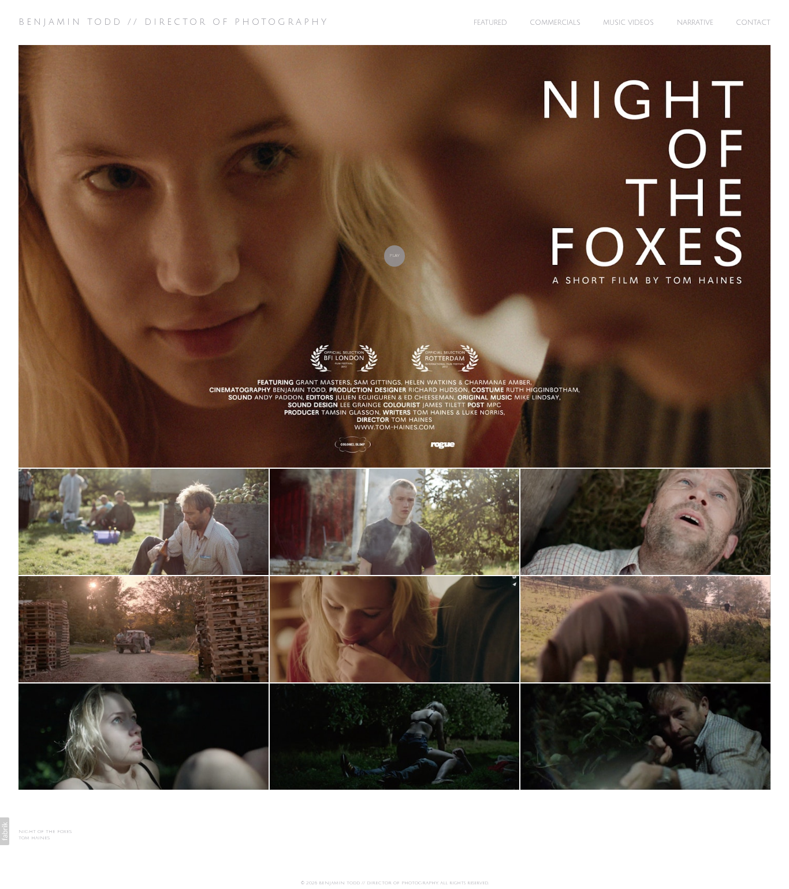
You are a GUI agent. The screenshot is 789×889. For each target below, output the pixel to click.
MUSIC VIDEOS (628, 23)
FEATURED (490, 23)
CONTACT (753, 23)
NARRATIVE (695, 23)
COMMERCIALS (555, 23)
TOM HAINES (34, 838)
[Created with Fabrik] (4, 831)
